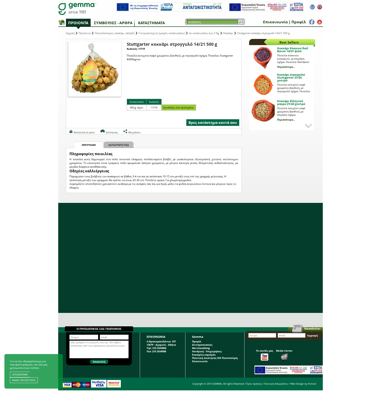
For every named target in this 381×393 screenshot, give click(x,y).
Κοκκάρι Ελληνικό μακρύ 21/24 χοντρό (291, 102)
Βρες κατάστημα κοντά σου (213, 122)
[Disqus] (190, 258)
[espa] (169, 10)
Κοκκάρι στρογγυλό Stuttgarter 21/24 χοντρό (291, 77)
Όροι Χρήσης (253, 383)
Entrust (312, 383)
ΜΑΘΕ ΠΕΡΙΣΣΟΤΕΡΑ (23, 380)
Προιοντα (78, 22)
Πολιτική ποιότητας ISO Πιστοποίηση (215, 358)
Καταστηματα (151, 22)
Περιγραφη (89, 145)
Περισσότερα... (286, 66)
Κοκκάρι (228, 33)
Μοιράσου (134, 132)
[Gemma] (77, 9)
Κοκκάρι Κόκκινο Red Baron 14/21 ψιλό (292, 49)
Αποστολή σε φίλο (84, 132)
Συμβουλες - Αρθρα (113, 22)
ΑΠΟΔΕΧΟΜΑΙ (20, 374)
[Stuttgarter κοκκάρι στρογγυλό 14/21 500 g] (94, 69)
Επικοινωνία (275, 21)
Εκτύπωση (112, 132)
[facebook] (311, 22)
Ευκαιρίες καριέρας (203, 354)
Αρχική (70, 33)
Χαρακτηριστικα (118, 145)
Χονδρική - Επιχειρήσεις (207, 351)
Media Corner (284, 350)
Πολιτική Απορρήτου (276, 383)
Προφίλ (298, 21)
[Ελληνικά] (312, 7)
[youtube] (319, 22)
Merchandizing (201, 348)
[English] (320, 7)
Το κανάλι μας (264, 350)
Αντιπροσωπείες (202, 344)
